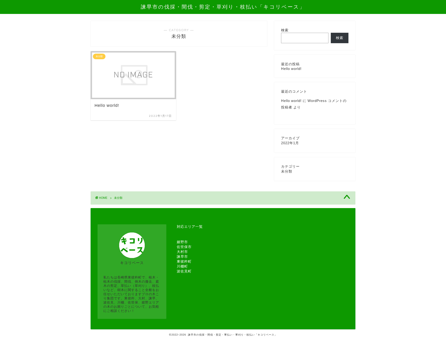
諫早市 (182, 256)
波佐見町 (184, 271)
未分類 (286, 171)
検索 (285, 30)
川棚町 (182, 266)
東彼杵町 (184, 261)
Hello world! (291, 69)
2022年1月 (290, 143)
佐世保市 (184, 247)
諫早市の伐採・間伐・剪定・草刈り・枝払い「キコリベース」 (223, 6)
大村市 (182, 252)
